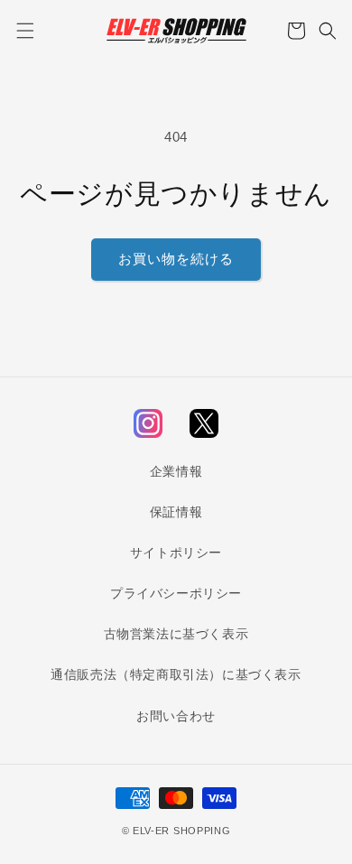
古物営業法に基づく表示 (176, 634)
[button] (25, 31)
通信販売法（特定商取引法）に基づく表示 (176, 674)
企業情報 (176, 471)
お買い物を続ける (176, 258)
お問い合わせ (176, 716)
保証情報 (176, 512)
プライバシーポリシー (176, 593)
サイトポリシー (176, 552)
